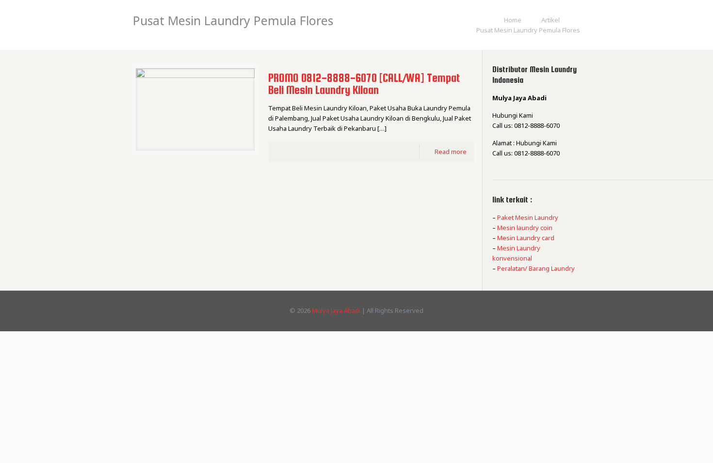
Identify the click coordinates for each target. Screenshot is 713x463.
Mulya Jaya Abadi (336, 310)
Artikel (550, 19)
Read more (451, 151)
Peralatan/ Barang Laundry (536, 268)
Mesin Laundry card (525, 237)
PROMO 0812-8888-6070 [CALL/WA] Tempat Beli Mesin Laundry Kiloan (364, 83)
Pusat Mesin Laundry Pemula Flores (528, 30)
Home (512, 19)
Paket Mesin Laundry (527, 217)
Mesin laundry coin (524, 227)
